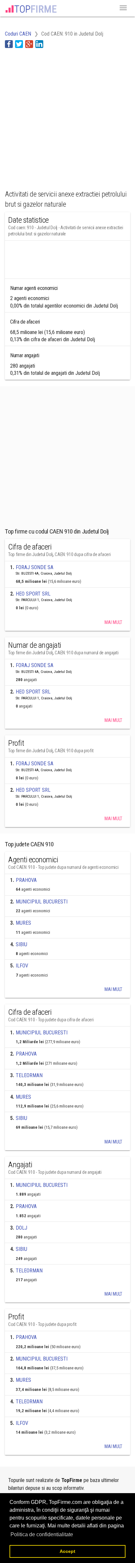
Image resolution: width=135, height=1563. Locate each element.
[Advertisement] (67, 115)
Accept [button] (67, 1551)
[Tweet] (19, 44)
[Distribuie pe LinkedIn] (39, 44)
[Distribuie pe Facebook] (9, 44)
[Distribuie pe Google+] (29, 44)
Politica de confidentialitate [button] (41, 1534)
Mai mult (113, 622)
